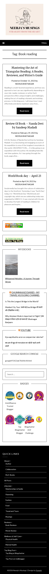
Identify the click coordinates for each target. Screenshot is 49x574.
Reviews (7, 522)
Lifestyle (7, 486)
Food (7, 505)
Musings (9, 517)
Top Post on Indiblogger (15, 559)
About (6, 461)
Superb (39, 570)
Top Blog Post (9, 550)
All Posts (7, 480)
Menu (44, 43)
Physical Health (12, 539)
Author (8, 464)
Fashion (9, 500)
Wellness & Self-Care (12, 536)
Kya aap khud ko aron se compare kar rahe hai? (24, 337)
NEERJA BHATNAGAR (24, 84)
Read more (24, 111)
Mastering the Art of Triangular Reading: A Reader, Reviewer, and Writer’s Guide (24, 71)
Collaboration (11, 469)
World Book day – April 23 (24, 175)
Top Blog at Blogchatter (15, 553)
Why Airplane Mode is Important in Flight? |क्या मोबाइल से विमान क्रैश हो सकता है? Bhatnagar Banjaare (24, 319)
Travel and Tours (12, 511)
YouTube (26, 330)
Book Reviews (11, 525)
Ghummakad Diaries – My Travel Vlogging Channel (25, 294)
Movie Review (11, 531)
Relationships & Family (14, 489)
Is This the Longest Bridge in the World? (22, 301)
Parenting (9, 494)
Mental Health (11, 545)
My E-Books (10, 475)
